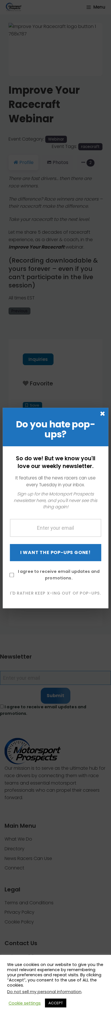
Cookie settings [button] (25, 1003)
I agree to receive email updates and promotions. (59, 575)
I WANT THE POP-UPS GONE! (55, 552)
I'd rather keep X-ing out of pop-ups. (55, 593)
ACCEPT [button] (55, 1003)
